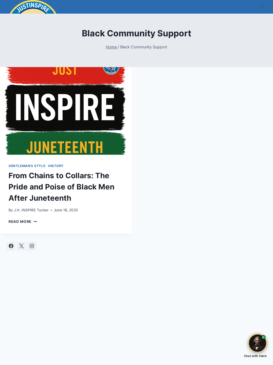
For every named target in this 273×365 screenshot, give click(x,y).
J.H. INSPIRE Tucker (31, 210)
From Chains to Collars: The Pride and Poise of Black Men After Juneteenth (61, 187)
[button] (257, 343)
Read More (23, 221)
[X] (21, 246)
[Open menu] (262, 7)
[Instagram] (31, 246)
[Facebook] (10, 246)
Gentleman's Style (27, 166)
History (56, 166)
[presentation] (65, 111)
